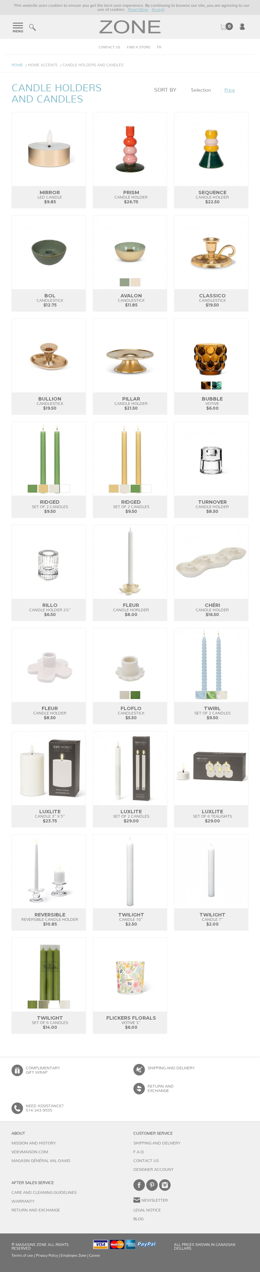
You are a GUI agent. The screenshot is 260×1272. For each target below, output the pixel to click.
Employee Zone (73, 1255)
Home (17, 65)
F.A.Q (138, 1152)
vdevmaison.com (30, 1152)
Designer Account (153, 1169)
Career (94, 1255)
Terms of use (22, 1255)
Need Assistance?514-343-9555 (45, 1108)
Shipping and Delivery (171, 1068)
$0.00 (226, 27)
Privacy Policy (47, 1255)
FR (159, 47)
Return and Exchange (36, 1210)
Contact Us (109, 47)
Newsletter (155, 1200)
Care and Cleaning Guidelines (44, 1192)
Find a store (138, 47)
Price (229, 90)
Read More (138, 9)
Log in (242, 26)
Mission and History (34, 1143)
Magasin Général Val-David (41, 1161)
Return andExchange (161, 1088)
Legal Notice (147, 1210)
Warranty (23, 1201)
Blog (138, 1219)
